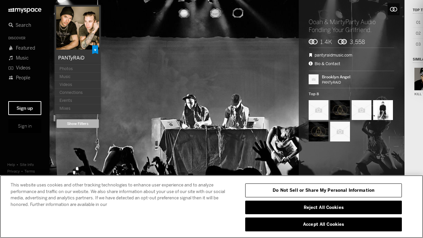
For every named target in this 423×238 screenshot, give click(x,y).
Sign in (25, 126)
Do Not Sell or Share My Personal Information (323, 190)
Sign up (25, 108)
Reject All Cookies (324, 207)
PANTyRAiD (71, 57)
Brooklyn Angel (336, 76)
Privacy (13, 171)
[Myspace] (24, 9)
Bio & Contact (327, 63)
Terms (29, 171)
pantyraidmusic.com (333, 55)
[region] (211, 206)
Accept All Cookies (323, 224)
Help (11, 164)
